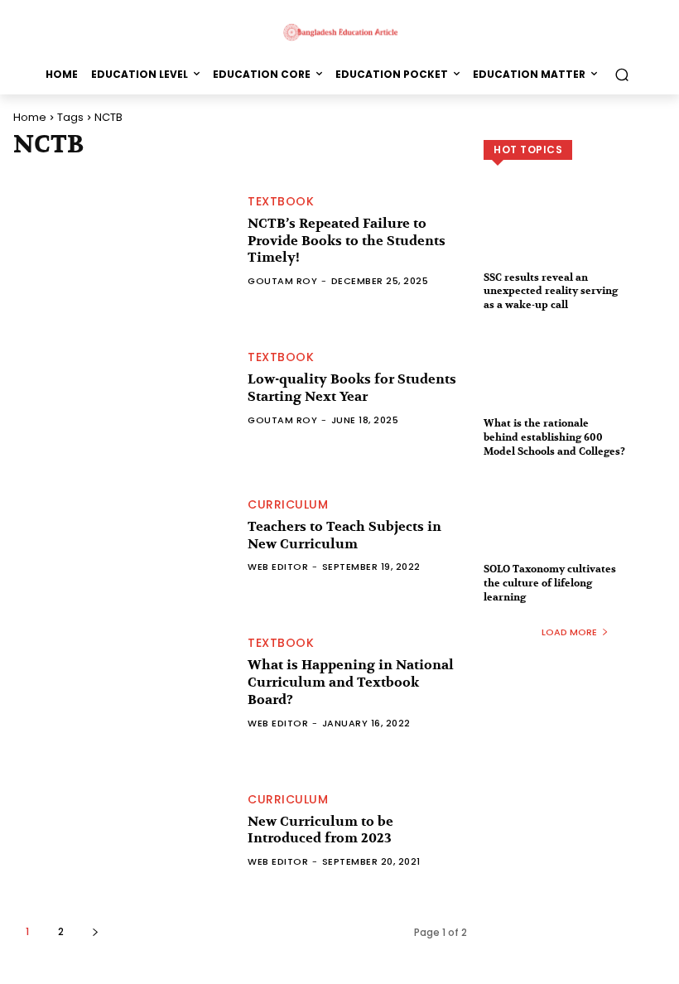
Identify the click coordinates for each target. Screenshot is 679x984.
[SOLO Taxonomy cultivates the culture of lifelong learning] (575, 529)
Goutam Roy (282, 280)
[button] (621, 74)
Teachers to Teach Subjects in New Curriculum (344, 535)
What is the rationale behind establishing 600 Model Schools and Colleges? (554, 437)
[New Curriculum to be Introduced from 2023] (122, 830)
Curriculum (288, 504)
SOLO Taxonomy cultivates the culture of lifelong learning (550, 583)
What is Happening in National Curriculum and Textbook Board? (351, 682)
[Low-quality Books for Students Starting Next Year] (122, 388)
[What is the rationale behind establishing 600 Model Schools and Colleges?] (575, 383)
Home (29, 117)
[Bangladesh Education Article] (339, 31)
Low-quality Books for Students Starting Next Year (352, 388)
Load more (569, 632)
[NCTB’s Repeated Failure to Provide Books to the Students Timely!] (122, 241)
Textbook (281, 201)
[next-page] (94, 931)
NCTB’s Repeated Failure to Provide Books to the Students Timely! (346, 241)
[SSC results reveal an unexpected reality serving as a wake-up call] (575, 237)
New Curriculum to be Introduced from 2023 (320, 830)
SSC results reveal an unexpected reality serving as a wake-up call (551, 291)
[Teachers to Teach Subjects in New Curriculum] (122, 535)
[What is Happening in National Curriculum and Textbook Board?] (122, 683)
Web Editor (278, 566)
